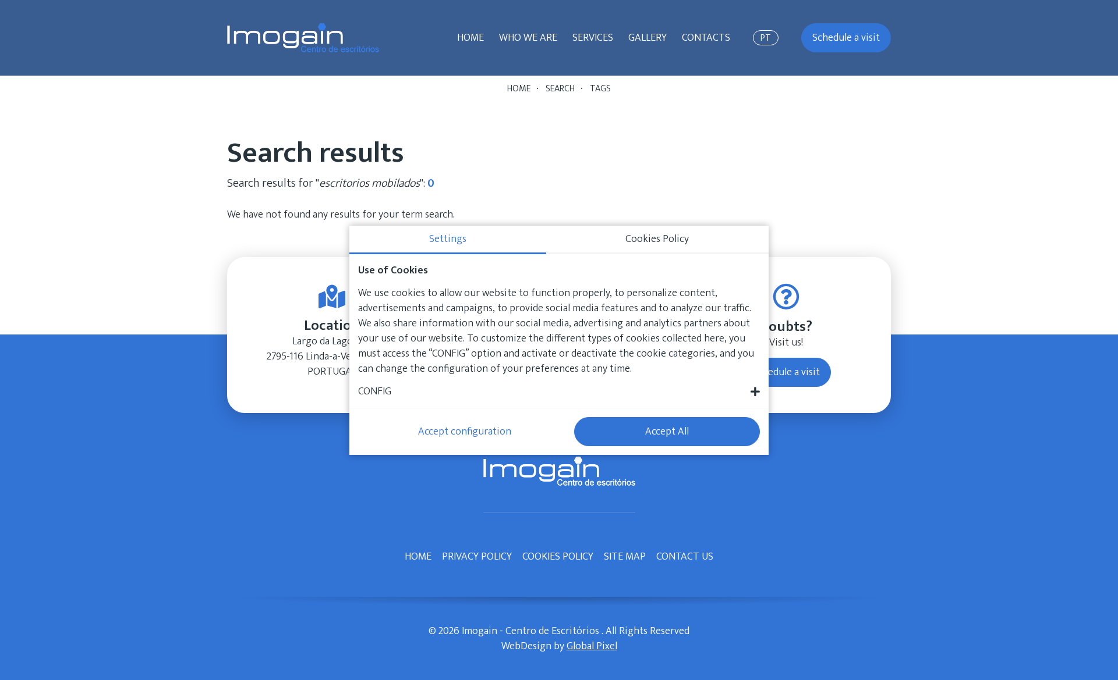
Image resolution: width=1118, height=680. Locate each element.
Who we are (528, 38)
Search (560, 89)
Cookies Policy (557, 556)
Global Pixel (592, 646)
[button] (559, 391)
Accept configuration (464, 431)
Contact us (684, 556)
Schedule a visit (846, 38)
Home (470, 38)
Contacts (706, 38)
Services (592, 38)
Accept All (667, 431)
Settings (447, 239)
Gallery (647, 38)
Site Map (625, 556)
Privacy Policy (477, 556)
